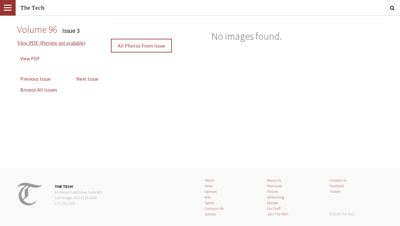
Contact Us (338, 180)
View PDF (30, 58)
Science (210, 214)
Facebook (337, 185)
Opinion (211, 191)
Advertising (275, 197)
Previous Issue (35, 79)
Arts (208, 197)
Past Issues (274, 185)
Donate (272, 202)
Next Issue (87, 79)
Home (209, 180)
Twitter (335, 191)
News (208, 185)
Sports (209, 202)
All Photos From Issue (141, 46)
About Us (274, 180)
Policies (272, 191)
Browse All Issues (38, 90)
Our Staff (274, 208)
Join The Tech (277, 214)
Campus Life (214, 208)
